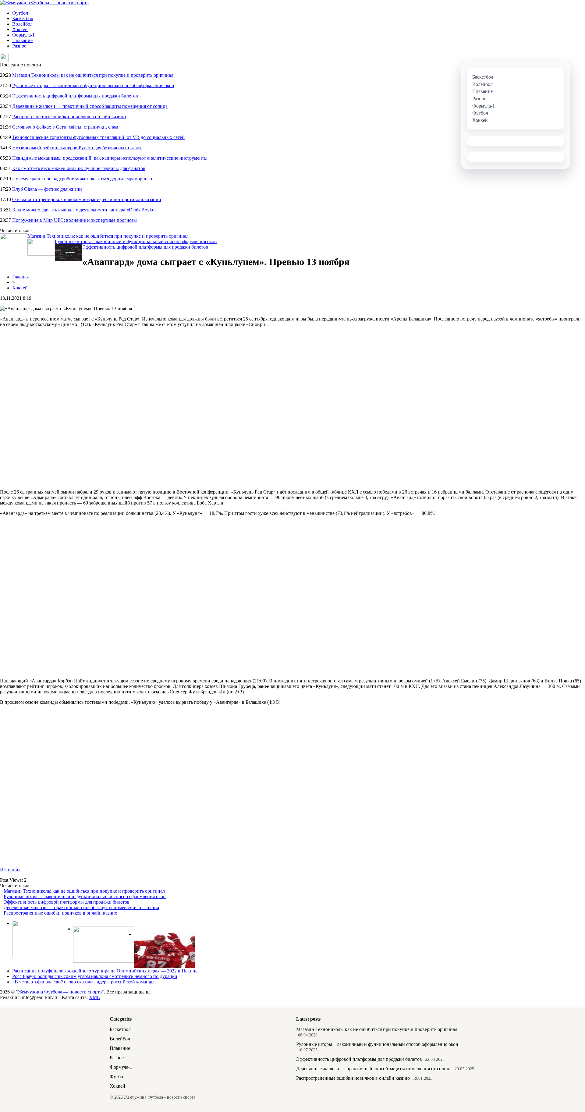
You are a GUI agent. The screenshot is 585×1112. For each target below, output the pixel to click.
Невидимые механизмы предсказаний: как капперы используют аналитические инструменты (109, 158)
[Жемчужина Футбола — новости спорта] (44, 2)
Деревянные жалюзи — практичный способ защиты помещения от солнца (90, 106)
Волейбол (22, 24)
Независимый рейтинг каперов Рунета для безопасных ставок (77, 147)
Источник (10, 869)
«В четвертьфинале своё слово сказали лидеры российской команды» (84, 981)
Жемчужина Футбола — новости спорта (60, 991)
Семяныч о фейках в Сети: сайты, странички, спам (65, 126)
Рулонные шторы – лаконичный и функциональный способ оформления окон (93, 85)
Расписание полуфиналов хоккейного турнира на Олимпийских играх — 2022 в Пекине (104, 970)
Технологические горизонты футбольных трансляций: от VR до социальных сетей (98, 137)
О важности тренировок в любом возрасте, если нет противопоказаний (86, 199)
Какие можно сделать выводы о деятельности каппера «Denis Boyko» (84, 209)
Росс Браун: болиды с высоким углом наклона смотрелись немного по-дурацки (94, 976)
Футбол (20, 13)
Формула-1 (23, 34)
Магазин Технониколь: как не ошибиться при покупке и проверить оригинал (92, 75)
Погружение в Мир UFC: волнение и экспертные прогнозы (74, 220)
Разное (19, 45)
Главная (20, 276)
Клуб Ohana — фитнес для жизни (47, 189)
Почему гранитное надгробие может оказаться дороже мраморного (82, 178)
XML (94, 997)
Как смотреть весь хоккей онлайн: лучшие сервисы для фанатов (78, 168)
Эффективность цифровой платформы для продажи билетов (75, 95)
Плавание (22, 40)
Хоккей (20, 29)
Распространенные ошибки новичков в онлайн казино (69, 116)
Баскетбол (22, 18)
